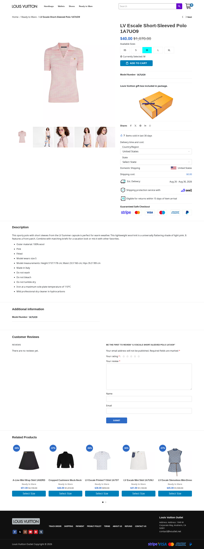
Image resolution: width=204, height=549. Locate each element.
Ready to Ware (29, 16)
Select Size (29, 493)
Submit (116, 420)
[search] (179, 6)
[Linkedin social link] (145, 125)
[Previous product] (182, 17)
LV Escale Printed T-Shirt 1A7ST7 (102, 480)
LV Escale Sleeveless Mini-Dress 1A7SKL (180, 480)
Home (15, 16)
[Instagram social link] (25, 532)
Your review (113, 361)
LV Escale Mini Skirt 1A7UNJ (138, 480)
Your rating (113, 356)
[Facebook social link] (130, 125)
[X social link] (135, 125)
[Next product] (189, 17)
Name (109, 393)
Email (109, 405)
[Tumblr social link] (41, 532)
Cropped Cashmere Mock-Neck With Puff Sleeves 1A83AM (79, 480)
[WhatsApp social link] (150, 125)
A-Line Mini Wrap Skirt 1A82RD (29, 480)
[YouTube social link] (30, 532)
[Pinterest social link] (140, 125)
